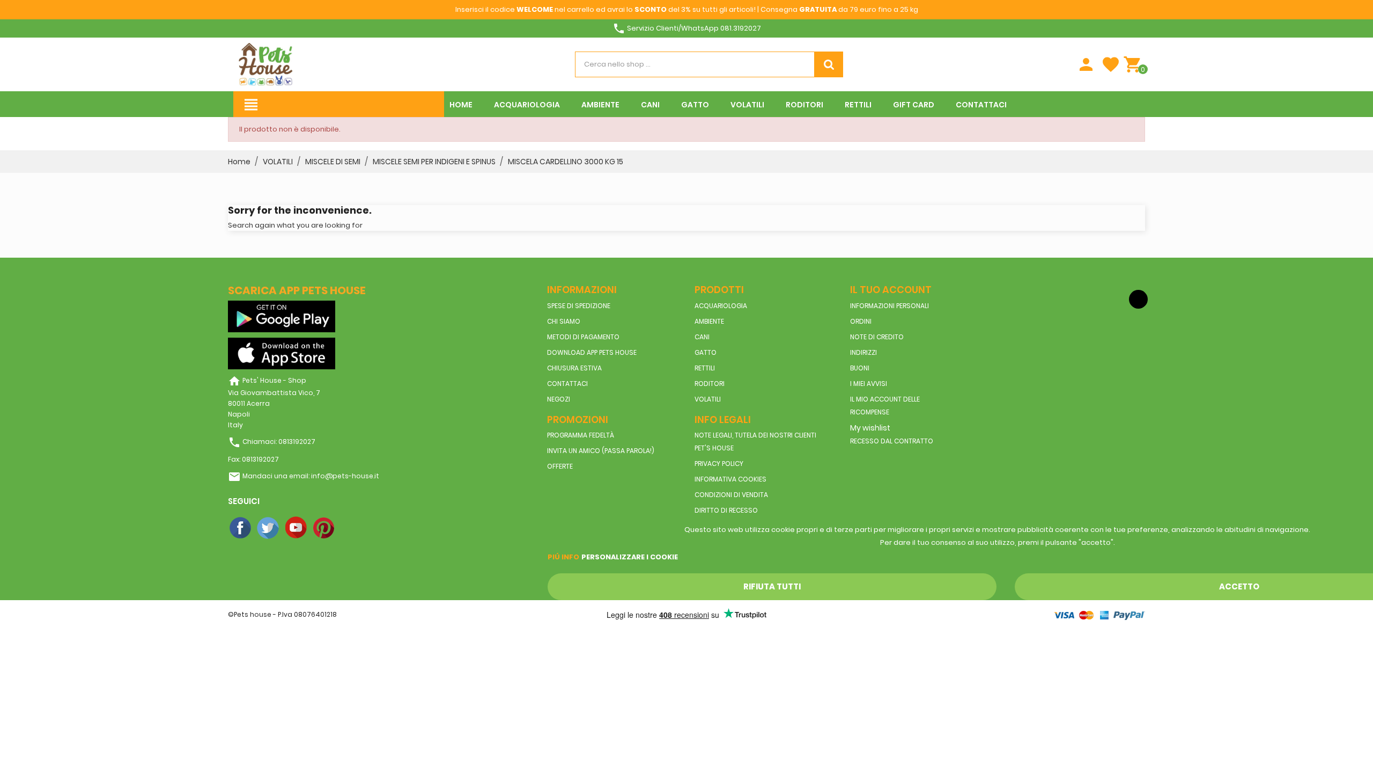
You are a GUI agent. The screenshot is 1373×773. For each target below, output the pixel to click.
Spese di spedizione (578, 305)
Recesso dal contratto (891, 441)
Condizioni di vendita (731, 494)
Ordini (861, 321)
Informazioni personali (889, 305)
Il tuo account (891, 289)
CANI (702, 336)
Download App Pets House (592, 352)
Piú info (563, 557)
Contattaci (567, 383)
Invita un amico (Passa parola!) (600, 450)
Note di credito (877, 336)
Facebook (241, 528)
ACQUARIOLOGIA (721, 305)
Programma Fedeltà (580, 435)
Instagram (352, 528)
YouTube (296, 528)
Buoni (859, 368)
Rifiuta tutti (772, 586)
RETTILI (705, 368)
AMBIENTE (709, 321)
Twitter (268, 528)
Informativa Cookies (730, 479)
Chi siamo (563, 321)
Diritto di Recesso (726, 510)
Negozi (558, 399)
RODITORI (710, 383)
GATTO (706, 352)
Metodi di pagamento (583, 336)
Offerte (560, 466)
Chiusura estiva (574, 368)
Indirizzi (863, 352)
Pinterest (324, 528)
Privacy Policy (719, 463)
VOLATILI (708, 399)
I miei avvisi (868, 383)
